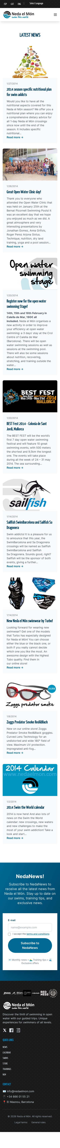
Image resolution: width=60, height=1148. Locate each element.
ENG (19, 3)
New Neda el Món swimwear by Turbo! (30, 620)
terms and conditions (37, 933)
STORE (5, 1063)
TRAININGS (7, 1069)
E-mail (12, 920)
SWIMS (5, 1058)
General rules (38, 1122)
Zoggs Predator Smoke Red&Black (27, 722)
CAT (12, 3)
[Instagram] (18, 1030)
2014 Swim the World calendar (25, 807)
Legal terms (20, 1122)
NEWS (5, 1047)
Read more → (15, 137)
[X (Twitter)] (5, 1030)
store (22, 663)
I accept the (31, 933)
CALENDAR (7, 1052)
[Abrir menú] (55, 15)
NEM (4, 1074)
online (15, 663)
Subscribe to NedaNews (30, 945)
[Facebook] (11, 1030)
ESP (5, 3)
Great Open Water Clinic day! (24, 191)
